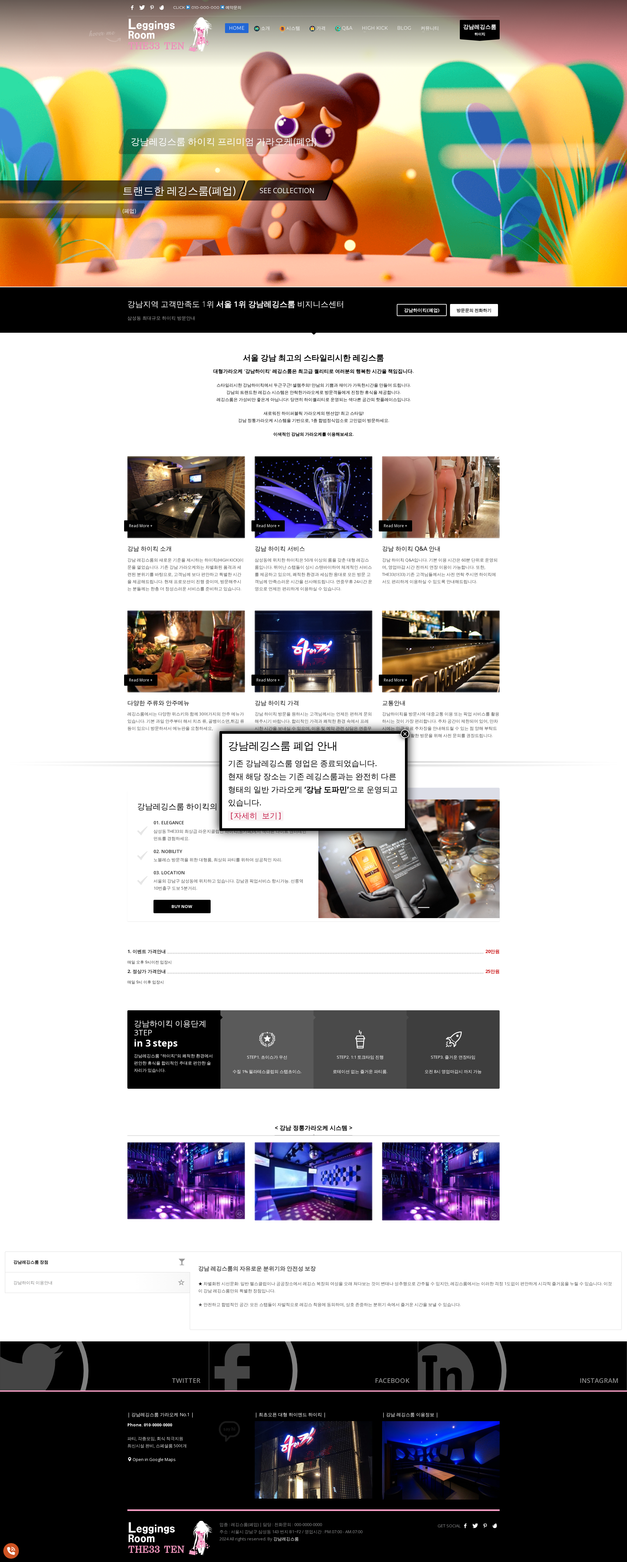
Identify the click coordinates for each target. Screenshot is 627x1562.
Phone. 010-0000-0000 (149, 1425)
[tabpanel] (313, 147)
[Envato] (162, 7)
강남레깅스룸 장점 (30, 1262)
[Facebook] (132, 7)
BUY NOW (181, 906)
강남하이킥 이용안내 (33, 1282)
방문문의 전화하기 (474, 310)
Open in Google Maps (154, 1459)
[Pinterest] (152, 7)
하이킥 (479, 29)
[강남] (522, 1365)
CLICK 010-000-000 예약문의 (207, 7)
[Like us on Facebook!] (465, 1526)
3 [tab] (423, 907)
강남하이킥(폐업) (422, 310)
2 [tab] (409, 907)
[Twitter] (142, 7)
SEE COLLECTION (287, 190)
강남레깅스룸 (286, 1539)
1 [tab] (394, 907)
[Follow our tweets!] (475, 1526)
